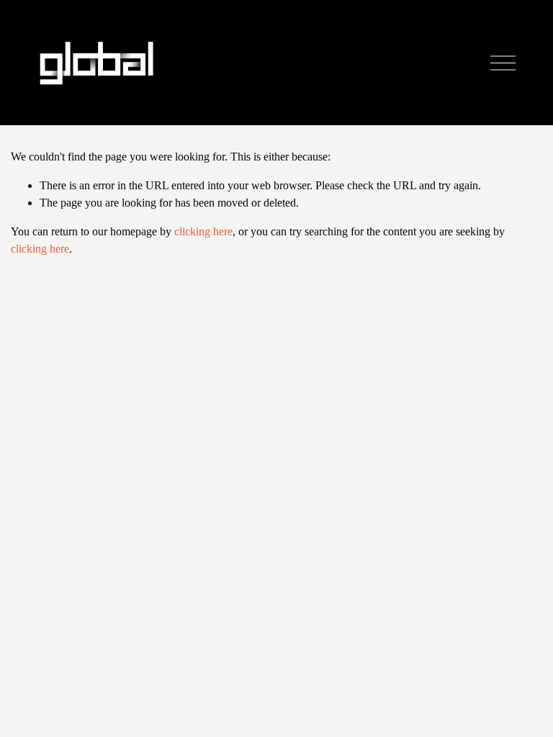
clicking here (203, 231)
